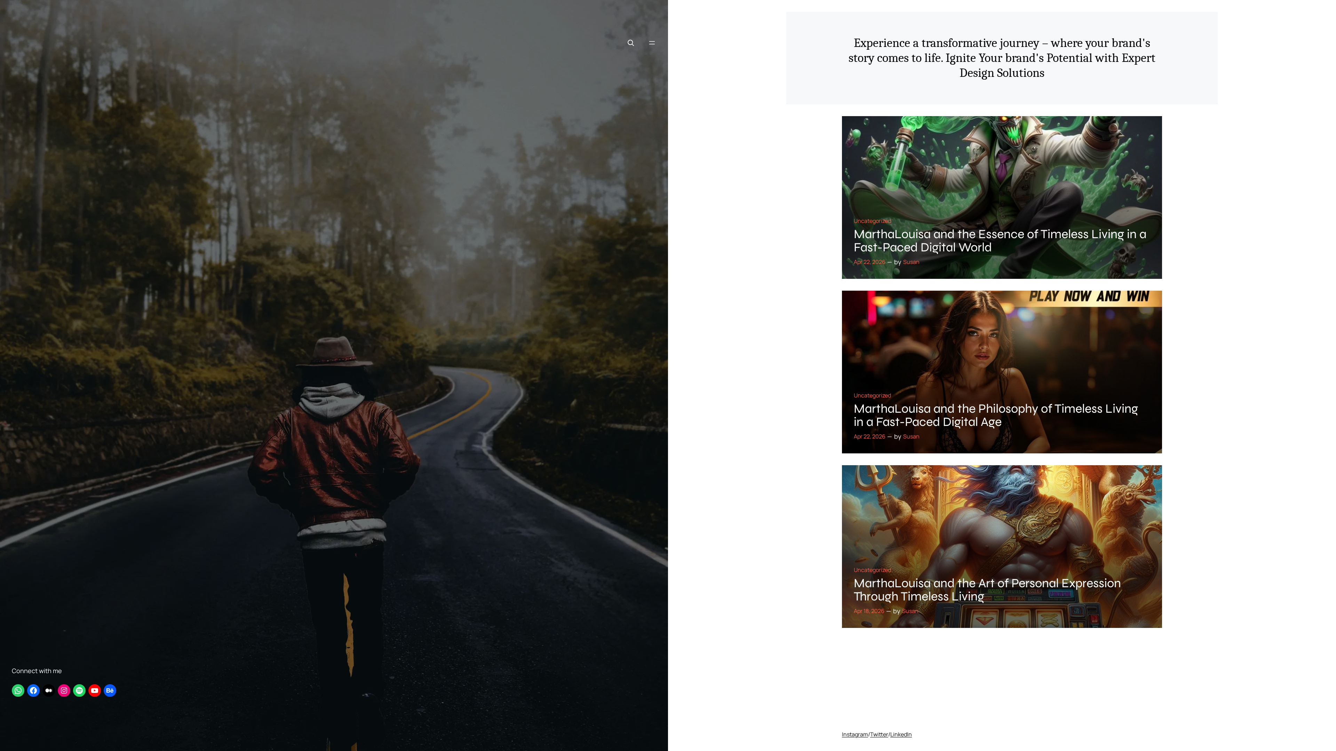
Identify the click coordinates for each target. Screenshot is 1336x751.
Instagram (855, 734)
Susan (911, 262)
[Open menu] (652, 43)
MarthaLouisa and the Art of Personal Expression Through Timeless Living (987, 590)
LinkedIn (901, 734)
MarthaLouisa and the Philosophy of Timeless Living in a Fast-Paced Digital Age (996, 415)
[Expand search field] (631, 43)
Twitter (879, 734)
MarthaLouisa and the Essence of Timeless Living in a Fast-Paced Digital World (1000, 241)
